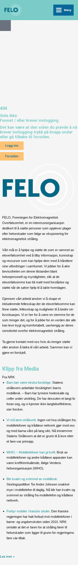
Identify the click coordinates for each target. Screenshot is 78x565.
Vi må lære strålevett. (21, 420)
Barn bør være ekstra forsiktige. (28, 382)
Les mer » (7, 557)
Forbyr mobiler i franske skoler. (28, 511)
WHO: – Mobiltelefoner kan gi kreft (30, 452)
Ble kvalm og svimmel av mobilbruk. (32, 479)
